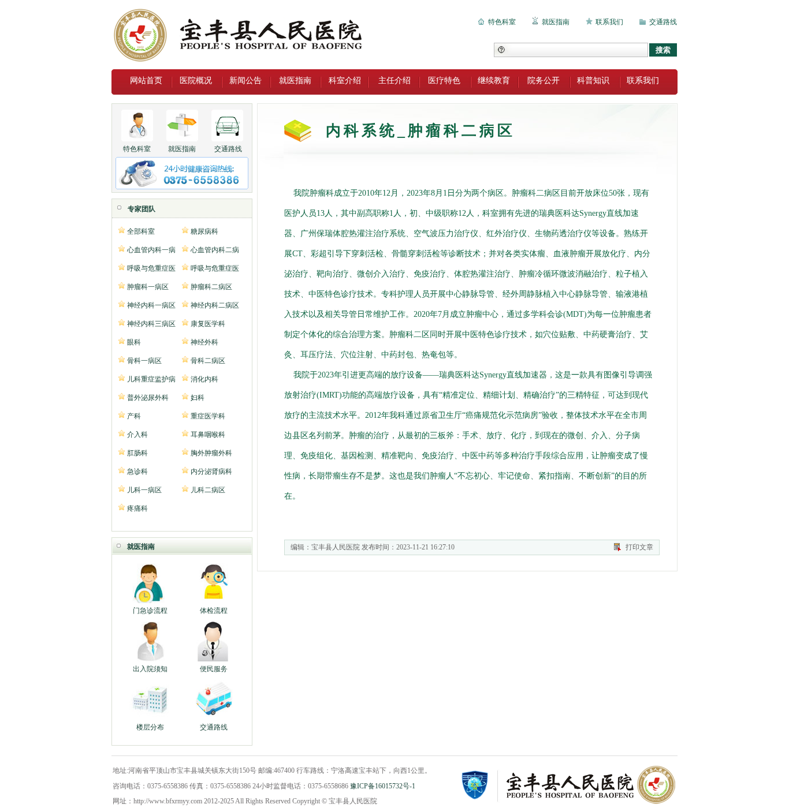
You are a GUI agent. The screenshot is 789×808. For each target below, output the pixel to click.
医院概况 (196, 80)
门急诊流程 (150, 611)
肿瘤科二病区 (211, 286)
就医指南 (556, 22)
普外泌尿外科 (148, 397)
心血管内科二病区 (215, 249)
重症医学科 (208, 416)
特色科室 (502, 22)
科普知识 (593, 80)
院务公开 (543, 80)
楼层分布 (150, 727)
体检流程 (214, 611)
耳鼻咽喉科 (208, 434)
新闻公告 (245, 80)
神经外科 (204, 342)
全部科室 (141, 231)
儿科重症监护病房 (151, 379)
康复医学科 (208, 323)
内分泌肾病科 (211, 471)
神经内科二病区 (215, 305)
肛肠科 (137, 453)
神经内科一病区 (151, 305)
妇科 (197, 397)
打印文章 (639, 547)
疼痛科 (137, 508)
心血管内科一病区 (151, 249)
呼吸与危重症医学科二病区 (215, 268)
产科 (134, 416)
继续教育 (494, 80)
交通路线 (663, 22)
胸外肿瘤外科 (211, 453)
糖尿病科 (204, 231)
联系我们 (609, 22)
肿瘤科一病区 (148, 286)
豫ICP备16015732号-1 (382, 786)
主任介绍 (394, 80)
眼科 (134, 342)
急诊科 (137, 471)
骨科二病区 (208, 360)
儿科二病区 (208, 489)
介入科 (137, 434)
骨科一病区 (144, 360)
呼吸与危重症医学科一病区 (151, 268)
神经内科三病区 (151, 323)
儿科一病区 (144, 489)
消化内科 (204, 379)
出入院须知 (150, 669)
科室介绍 (345, 80)
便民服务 (214, 669)
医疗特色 (444, 80)
